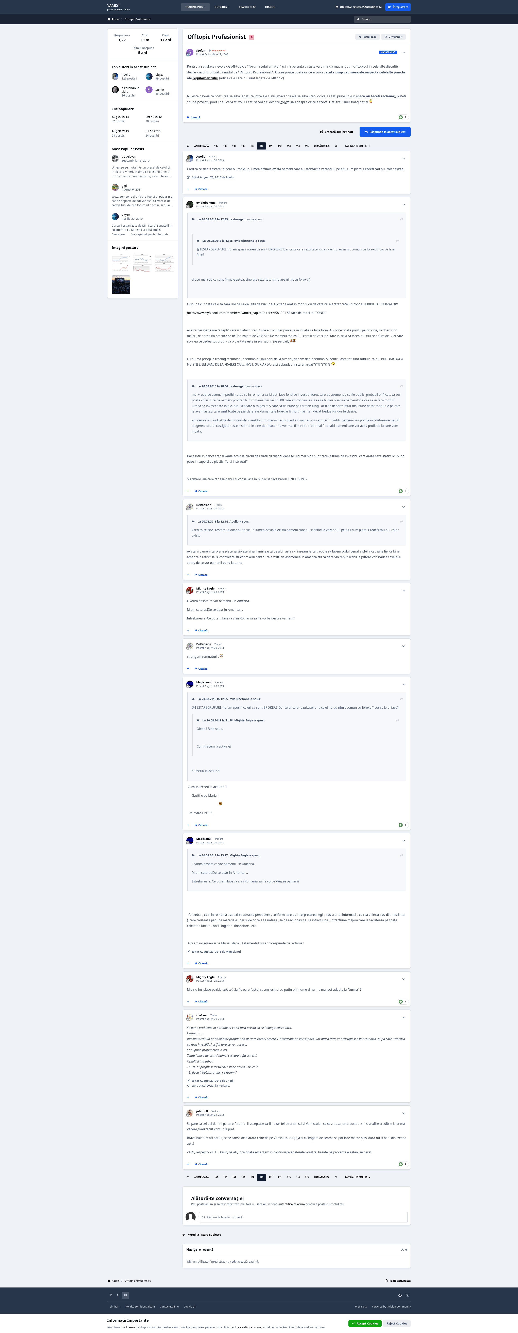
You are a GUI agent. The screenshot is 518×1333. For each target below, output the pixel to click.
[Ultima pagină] (336, 146)
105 (216, 145)
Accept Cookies (367, 1323)
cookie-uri (128, 1327)
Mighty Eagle (205, 588)
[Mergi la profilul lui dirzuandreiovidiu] (115, 89)
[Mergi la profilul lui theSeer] (189, 1017)
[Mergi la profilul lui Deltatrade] (189, 506)
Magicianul (203, 682)
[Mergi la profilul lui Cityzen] (149, 76)
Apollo (200, 156)
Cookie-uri (190, 1306)
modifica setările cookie (245, 1327)
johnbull (202, 1111)
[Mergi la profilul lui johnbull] (189, 1113)
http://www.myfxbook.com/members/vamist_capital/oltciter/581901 (236, 313)
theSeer (201, 1015)
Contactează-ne (169, 1306)
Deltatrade (203, 505)
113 (289, 145)
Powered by (391, 1306)
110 (261, 145)
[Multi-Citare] (188, 189)
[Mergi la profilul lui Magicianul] (189, 684)
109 (252, 145)
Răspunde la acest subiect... (225, 1217)
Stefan (200, 50)
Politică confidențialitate (140, 1306)
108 (243, 145)
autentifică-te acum (291, 1204)
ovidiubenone (205, 203)
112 (279, 145)
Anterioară (201, 145)
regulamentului (205, 78)
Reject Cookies (397, 1323)
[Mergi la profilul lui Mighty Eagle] (189, 590)
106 (225, 145)
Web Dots (361, 1306)
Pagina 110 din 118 (356, 145)
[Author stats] (403, 52)
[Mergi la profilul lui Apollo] (189, 158)
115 (307, 145)
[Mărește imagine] (371, 102)
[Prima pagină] (187, 146)
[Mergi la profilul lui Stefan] (189, 52)
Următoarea (322, 145)
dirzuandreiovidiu (130, 89)
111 (270, 145)
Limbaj (114, 1306)
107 (234, 145)
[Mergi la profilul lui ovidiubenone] (189, 204)
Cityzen (160, 74)
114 (298, 145)
